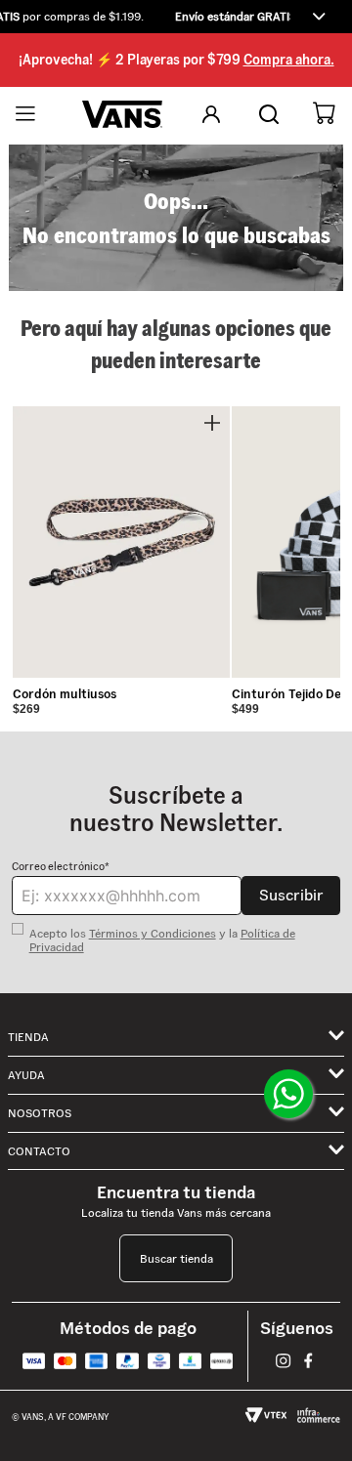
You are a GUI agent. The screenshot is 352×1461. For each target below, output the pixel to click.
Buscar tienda (176, 1258)
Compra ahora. (288, 59)
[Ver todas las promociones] (318, 16)
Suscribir (291, 895)
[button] (176, 16)
